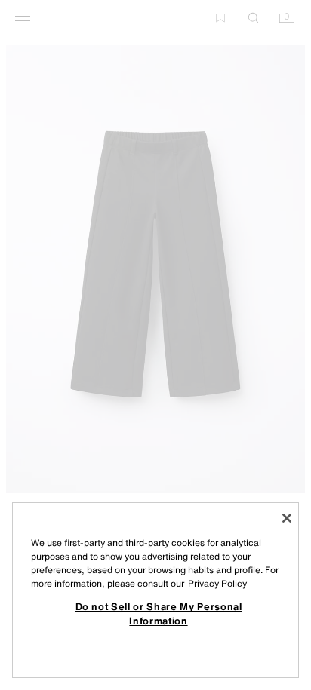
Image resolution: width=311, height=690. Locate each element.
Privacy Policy (217, 583)
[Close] (287, 518)
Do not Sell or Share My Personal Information (158, 613)
